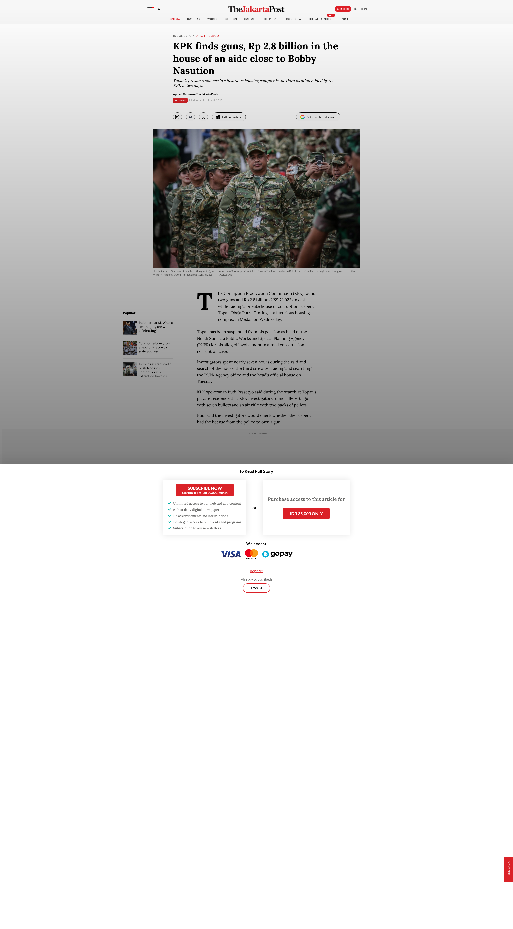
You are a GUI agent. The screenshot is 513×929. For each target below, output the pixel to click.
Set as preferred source (321, 117)
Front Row (293, 18)
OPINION (231, 18)
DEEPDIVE (271, 18)
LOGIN (362, 9)
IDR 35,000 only (306, 513)
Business (193, 18)
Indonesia (172, 18)
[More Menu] (150, 9)
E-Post (343, 18)
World (212, 18)
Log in (256, 588)
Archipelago (207, 35)
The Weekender (320, 18)
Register (256, 571)
